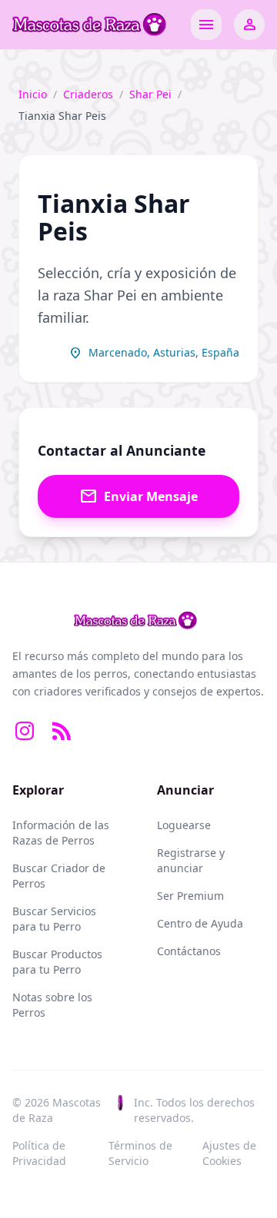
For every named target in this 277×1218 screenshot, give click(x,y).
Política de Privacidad (39, 1153)
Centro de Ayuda (200, 923)
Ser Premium (190, 895)
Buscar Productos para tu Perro (57, 962)
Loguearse (184, 825)
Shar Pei (150, 94)
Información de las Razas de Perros (60, 833)
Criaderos (88, 94)
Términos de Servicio (140, 1153)
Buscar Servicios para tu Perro (54, 919)
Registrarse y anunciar (191, 860)
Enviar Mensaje (138, 496)
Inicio (32, 94)
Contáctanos (189, 951)
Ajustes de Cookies (229, 1153)
